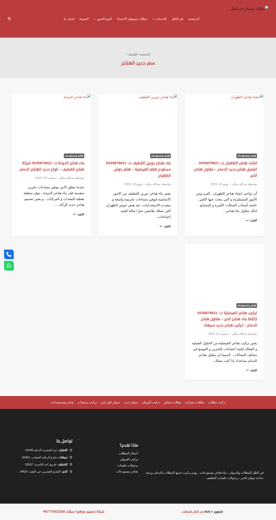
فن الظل (177, 18)
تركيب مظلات (217, 402)
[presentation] (224, 120)
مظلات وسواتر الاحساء (132, 18)
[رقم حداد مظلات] (9, 254)
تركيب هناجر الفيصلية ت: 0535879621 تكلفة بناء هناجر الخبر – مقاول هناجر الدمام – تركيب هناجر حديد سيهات (227, 319)
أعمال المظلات (128, 453)
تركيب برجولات (87, 402)
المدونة (84, 18)
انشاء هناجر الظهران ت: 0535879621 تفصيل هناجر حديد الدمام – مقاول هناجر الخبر (225, 169)
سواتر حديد (131, 402)
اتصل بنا (69, 18)
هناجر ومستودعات (246, 155)
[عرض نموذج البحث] (10, 18)
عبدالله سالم (239, 184)
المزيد (251, 220)
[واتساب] (9, 266)
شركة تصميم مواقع (90, 511)
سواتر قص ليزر (110, 402)
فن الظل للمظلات (192, 511)
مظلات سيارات (194, 402)
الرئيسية (193, 18)
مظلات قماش (172, 402)
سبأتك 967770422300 (59, 511)
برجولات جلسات (127, 465)
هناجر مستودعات (127, 471)
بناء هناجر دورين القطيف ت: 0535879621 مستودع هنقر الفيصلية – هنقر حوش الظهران (138, 169)
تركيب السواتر (151, 402)
